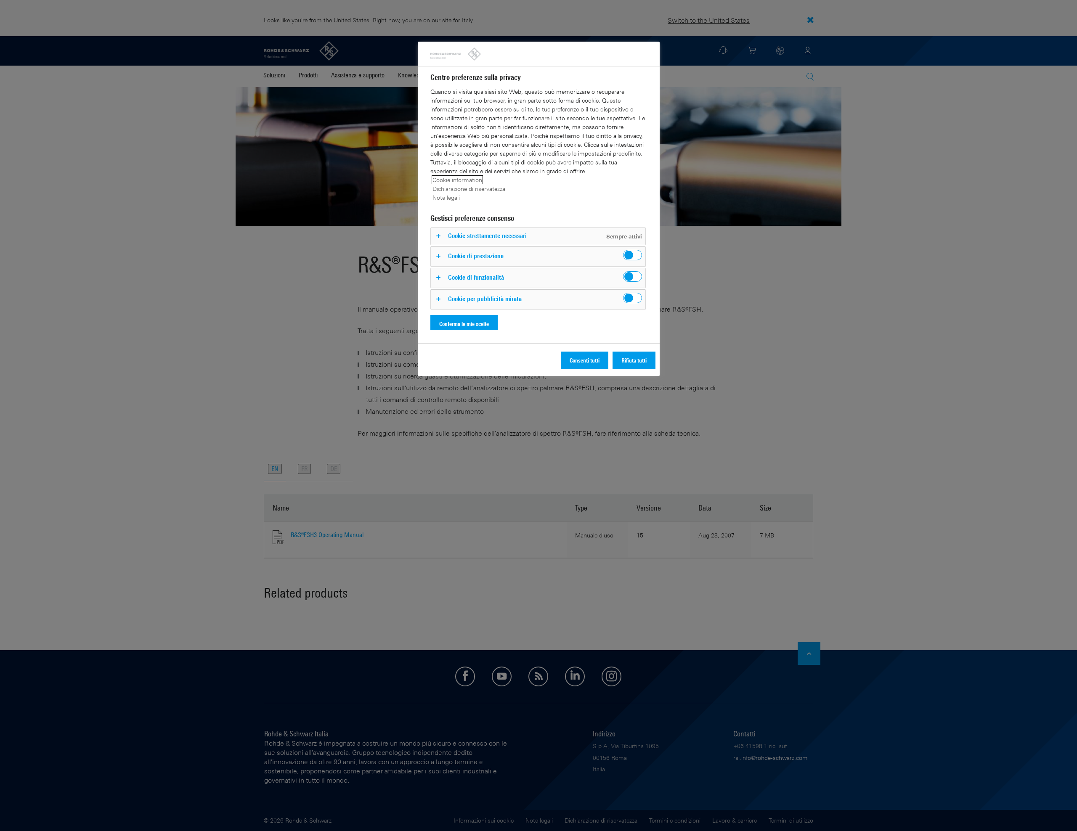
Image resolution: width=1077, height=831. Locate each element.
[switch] (632, 255)
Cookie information (457, 179)
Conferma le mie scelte (464, 323)
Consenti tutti (585, 360)
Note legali (446, 197)
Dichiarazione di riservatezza (468, 188)
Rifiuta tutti (634, 360)
